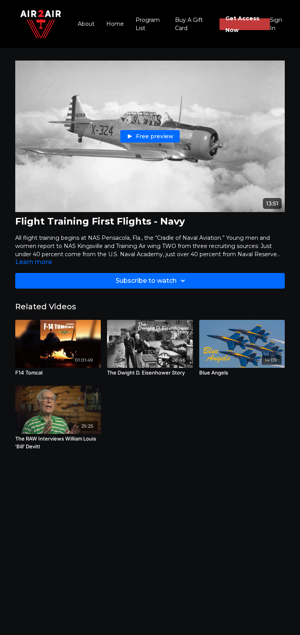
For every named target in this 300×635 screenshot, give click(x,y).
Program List (148, 24)
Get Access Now (242, 24)
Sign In (276, 24)
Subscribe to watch (146, 280)
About (86, 23)
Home (115, 23)
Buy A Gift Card (189, 24)
